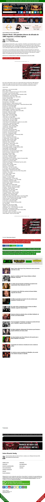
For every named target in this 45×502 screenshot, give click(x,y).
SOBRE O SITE (6, 4)
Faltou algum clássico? (11, 237)
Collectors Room (11, 40)
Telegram (31, 251)
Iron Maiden (31, 240)
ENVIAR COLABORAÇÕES (22, 4)
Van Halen (19, 242)
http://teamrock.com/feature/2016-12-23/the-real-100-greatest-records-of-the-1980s (18, 55)
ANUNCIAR (12, 4)
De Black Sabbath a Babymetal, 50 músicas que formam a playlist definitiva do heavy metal (25, 330)
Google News (24, 253)
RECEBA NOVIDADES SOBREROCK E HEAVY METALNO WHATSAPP (4, 498)
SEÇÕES (21, 467)
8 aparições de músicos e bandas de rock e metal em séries (24, 345)
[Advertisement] (12, 226)
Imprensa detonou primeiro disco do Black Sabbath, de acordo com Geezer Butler (25, 315)
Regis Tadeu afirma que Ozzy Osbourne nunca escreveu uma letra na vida (25, 269)
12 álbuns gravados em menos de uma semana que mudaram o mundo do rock (24, 299)
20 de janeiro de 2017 (14, 41)
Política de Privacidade (15, 479)
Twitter (12, 253)
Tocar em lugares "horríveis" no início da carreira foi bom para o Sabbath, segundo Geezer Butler (25, 322)
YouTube (17, 253)
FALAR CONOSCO (38, 4)
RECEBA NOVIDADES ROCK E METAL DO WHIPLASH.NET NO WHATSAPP (22, 1)
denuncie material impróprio (30, 478)
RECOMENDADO (23, 464)
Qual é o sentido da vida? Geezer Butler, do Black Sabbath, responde (23, 277)
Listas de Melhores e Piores (8, 32)
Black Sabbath (16, 32)
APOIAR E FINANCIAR (7, 469)
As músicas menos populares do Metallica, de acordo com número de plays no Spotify (24, 353)
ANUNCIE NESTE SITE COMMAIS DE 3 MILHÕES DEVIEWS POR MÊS (41, 498)
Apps (34, 253)
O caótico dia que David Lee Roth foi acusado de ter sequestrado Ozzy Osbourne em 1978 (24, 284)
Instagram (5, 253)
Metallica (37, 240)
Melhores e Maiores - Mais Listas (11, 58)
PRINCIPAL (22, 462)
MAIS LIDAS (22, 466)
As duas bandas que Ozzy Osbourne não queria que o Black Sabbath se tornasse (24, 338)
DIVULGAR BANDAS (7, 467)
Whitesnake (6, 242)
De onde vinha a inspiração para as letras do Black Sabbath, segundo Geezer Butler (24, 307)
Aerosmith (13, 242)
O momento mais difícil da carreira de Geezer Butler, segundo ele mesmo (24, 292)
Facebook (37, 251)
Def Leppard (27, 242)
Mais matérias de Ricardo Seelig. (12, 457)
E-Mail (30, 253)
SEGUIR (31, 4)
